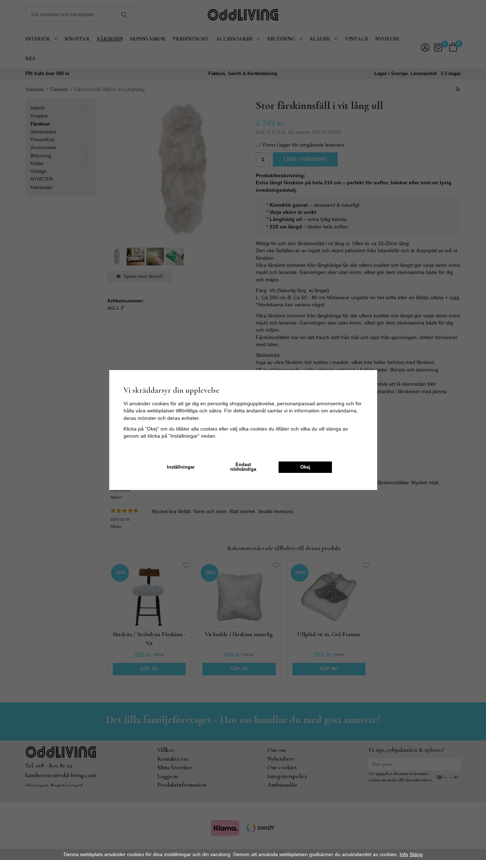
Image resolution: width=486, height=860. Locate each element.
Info (404, 854)
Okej (305, 467)
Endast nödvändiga (243, 467)
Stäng (416, 854)
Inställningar (181, 467)
